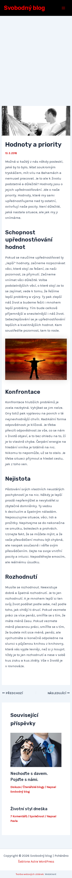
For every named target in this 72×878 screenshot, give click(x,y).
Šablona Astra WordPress (36, 861)
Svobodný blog (24, 7)
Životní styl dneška (28, 808)
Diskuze (15, 787)
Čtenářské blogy (33, 787)
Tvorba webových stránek (30, 874)
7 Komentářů (18, 816)
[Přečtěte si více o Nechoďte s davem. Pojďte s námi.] (36, 750)
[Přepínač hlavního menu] (63, 8)
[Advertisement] (36, 54)
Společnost (37, 816)
